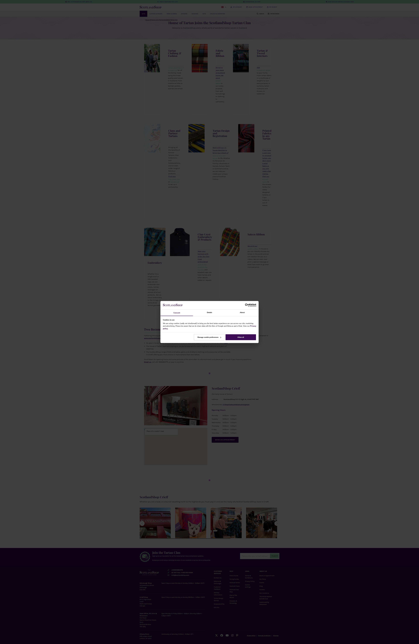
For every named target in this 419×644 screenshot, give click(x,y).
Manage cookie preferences (207, 337)
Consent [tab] (176, 313)
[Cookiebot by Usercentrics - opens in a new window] (246, 305)
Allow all (240, 337)
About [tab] (242, 312)
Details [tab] (209, 312)
